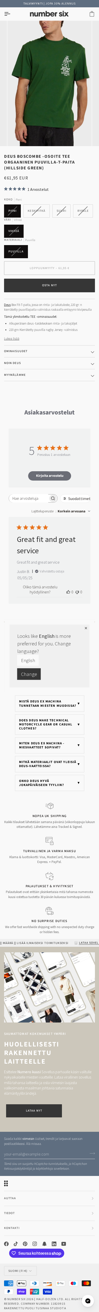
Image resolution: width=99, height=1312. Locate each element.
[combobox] (60, 511)
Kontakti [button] (12, 1228)
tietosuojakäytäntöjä (18, 1168)
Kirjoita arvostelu (49, 475)
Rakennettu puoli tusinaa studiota (35, 1308)
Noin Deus (12, 363)
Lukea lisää (11, 338)
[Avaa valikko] (11, 14)
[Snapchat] (44, 1244)
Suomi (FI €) (17, 1271)
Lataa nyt (34, 1111)
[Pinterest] (25, 1244)
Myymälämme (15, 375)
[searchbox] (28, 498)
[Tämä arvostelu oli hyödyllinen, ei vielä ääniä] (68, 591)
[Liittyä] (91, 1153)
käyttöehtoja (44, 1168)
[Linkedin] (54, 1244)
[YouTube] (63, 1244)
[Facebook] (6, 1244)
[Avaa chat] (88, 1301)
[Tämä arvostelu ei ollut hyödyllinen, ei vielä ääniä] (77, 591)
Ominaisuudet (15, 351)
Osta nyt (49, 285)
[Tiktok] (16, 1244)
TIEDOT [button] (9, 1213)
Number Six (16, 1299)
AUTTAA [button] (10, 1198)
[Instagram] (34, 1244)
